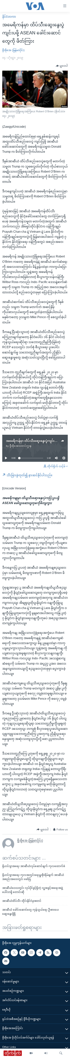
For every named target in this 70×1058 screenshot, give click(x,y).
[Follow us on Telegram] (39, 952)
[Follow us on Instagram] (31, 952)
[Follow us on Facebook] (5, 952)
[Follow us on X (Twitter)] (14, 952)
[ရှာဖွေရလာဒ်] (60, 1053)
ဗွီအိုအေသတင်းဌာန (20, 445)
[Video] (31, 1053)
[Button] (62, 66)
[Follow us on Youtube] (22, 952)
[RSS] (48, 952)
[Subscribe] (5, 961)
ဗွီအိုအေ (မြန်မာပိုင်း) (13, 50)
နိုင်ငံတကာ (9, 16)
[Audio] (46, 1053)
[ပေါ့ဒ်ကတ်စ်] (56, 952)
